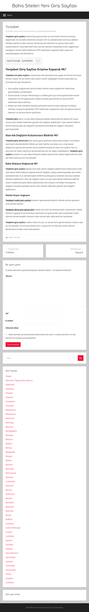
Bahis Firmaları (14, 237)
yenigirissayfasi (42, 31)
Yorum (9, 276)
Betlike (9, 460)
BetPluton (10, 494)
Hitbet (8, 574)
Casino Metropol (13, 528)
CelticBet (10, 536)
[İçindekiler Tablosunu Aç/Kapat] (36, 61)
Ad (7, 313)
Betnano (9, 477)
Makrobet (10, 384)
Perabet (9, 393)
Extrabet (9, 544)
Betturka (9, 511)
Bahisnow (10, 418)
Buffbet (9, 519)
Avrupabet (10, 401)
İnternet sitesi (12, 328)
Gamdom (10, 389)
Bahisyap (10, 422)
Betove (9, 490)
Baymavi (9, 427)
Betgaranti (10, 452)
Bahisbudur (11, 414)
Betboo (9, 443)
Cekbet (9, 532)
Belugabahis (11, 431)
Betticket (10, 507)
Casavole (10, 523)
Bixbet (8, 515)
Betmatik (10, 469)
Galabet (9, 549)
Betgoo (9, 456)
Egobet (9, 540)
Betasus (9, 439)
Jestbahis (10, 582)
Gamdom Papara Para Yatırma (19, 380)
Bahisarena (11, 410)
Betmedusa (11, 473)
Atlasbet (9, 397)
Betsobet (10, 502)
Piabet (8, 376)
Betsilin (9, 498)
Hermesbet (11, 570)
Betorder (10, 486)
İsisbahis (9, 578)
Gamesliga (10, 557)
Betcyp (9, 448)
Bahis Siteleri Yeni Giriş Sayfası (44, 5)
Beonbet (9, 435)
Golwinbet (10, 566)
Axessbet (10, 406)
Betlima (9, 464)
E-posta (10, 320)
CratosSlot (10, 481)
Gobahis (9, 561)
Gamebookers (12, 553)
